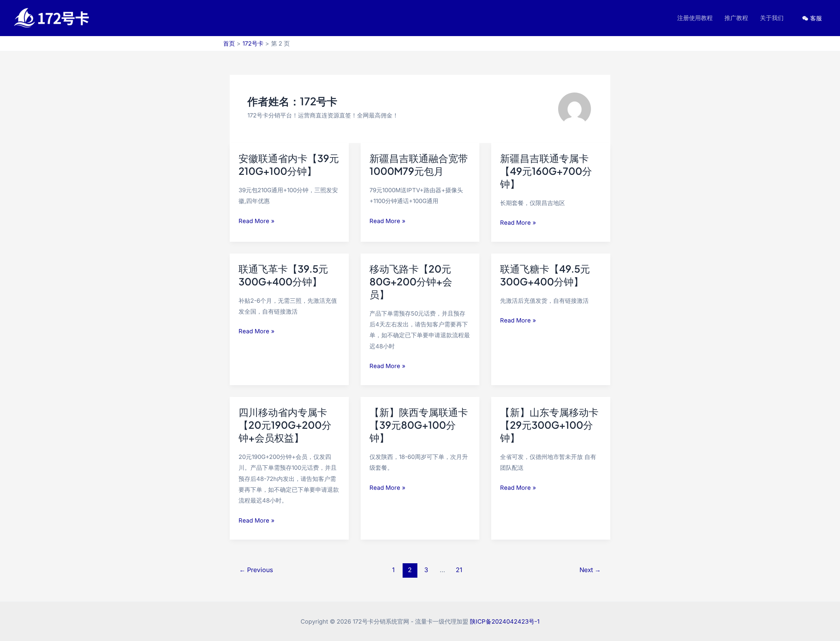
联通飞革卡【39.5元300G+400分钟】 (283, 275)
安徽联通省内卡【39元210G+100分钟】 (289, 164)
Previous (256, 570)
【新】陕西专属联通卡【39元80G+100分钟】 (418, 425)
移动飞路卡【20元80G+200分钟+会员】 (410, 281)
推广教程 (736, 17)
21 (459, 570)
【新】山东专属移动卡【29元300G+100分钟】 (549, 425)
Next (590, 570)
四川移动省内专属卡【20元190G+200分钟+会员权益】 (285, 425)
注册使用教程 (695, 17)
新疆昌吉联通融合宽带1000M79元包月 (418, 164)
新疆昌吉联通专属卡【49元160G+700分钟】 (546, 171)
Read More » (256, 221)
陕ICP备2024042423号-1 (504, 621)
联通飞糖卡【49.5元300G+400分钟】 (545, 275)
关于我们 (772, 17)
